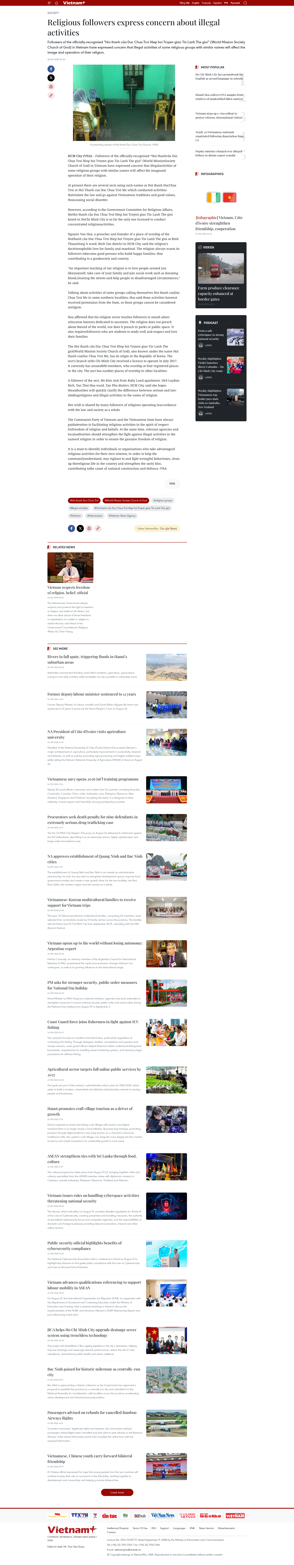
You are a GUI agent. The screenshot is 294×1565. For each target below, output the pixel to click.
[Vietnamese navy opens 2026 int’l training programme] (166, 789)
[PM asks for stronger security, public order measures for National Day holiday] (166, 993)
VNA (192, 1528)
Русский (235, 3)
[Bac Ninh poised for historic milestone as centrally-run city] (166, 1379)
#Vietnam (75, 515)
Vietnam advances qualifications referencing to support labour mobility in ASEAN (94, 1285)
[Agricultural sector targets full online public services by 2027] (166, 1080)
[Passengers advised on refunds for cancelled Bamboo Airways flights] (166, 1423)
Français (206, 2)
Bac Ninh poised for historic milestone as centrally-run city (93, 1371)
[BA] (235, 1515)
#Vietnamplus (94, 515)
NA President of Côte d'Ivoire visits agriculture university (86, 734)
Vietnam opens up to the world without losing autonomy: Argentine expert (95, 945)
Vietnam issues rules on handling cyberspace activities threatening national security (93, 1198)
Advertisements (226, 1528)
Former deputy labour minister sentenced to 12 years (91, 694)
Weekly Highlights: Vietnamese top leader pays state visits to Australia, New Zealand (210, 399)
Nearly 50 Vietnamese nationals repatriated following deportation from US (219, 136)
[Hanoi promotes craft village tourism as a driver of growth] (166, 1119)
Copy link (51, 95)
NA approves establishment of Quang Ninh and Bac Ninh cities (94, 859)
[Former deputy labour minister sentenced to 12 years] (166, 704)
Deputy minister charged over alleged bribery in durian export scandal (218, 153)
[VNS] (163, 1515)
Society (53, 13)
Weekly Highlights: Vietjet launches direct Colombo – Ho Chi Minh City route (211, 365)
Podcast (211, 323)
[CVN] (187, 1515)
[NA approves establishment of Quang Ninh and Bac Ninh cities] (166, 867)
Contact (111, 1532)
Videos (208, 247)
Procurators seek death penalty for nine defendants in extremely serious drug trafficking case (92, 819)
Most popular (212, 67)
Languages (179, 1528)
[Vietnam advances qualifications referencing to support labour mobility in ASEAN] (166, 1293)
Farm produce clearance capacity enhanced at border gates (218, 293)
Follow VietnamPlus (147, 528)
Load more (117, 1492)
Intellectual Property (117, 1528)
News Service (206, 1528)
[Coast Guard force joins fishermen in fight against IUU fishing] (166, 1032)
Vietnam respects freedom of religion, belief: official (68, 590)
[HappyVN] (58, 1515)
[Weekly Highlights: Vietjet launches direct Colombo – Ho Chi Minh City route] (235, 365)
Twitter (51, 77)
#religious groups (162, 500)
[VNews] (95, 1515)
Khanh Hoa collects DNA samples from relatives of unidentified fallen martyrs (219, 97)
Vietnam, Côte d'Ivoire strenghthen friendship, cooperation (219, 223)
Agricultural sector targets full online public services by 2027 (94, 1072)
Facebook (51, 69)
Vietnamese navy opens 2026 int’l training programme (93, 778)
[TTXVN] (79, 1515)
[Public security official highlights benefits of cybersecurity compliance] (166, 1253)
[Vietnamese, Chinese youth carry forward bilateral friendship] (166, 1466)
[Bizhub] (140, 1515)
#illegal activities (79, 508)
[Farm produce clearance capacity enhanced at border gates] (221, 268)
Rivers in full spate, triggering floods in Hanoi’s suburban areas (87, 659)
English (195, 2)
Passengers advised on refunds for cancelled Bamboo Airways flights (91, 1415)
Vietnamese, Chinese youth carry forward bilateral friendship (89, 1458)
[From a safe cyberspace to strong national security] (235, 337)
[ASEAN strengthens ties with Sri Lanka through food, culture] (166, 1166)
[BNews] (125, 1515)
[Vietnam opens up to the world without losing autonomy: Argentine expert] (166, 953)
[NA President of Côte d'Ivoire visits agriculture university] (166, 742)
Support (164, 1528)
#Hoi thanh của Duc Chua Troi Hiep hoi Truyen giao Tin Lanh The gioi (132, 508)
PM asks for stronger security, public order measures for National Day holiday (92, 985)
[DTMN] (210, 1515)
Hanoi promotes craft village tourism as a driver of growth (89, 1111)
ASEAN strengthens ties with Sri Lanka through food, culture (92, 1158)
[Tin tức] (109, 1515)
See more (60, 648)
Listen (208, 345)
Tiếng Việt (184, 2)
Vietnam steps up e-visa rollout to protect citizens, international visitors (219, 115)
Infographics (212, 174)
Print (51, 86)
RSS (154, 1528)
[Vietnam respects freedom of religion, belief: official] (70, 567)
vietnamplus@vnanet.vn (128, 1549)
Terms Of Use (140, 1528)
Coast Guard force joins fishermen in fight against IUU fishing (93, 1024)
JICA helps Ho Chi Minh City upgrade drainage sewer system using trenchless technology (91, 1332)
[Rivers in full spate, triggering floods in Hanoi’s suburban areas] (166, 667)
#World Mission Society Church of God (126, 500)
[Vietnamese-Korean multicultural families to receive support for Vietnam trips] (166, 910)
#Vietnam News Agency (122, 515)
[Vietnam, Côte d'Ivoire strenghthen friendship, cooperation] (221, 196)
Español (217, 2)
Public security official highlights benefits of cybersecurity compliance (84, 1245)
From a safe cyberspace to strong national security (211, 335)
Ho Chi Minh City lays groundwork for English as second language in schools (219, 76)
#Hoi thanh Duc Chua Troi (84, 500)
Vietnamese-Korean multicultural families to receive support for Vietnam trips (91, 902)
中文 (226, 3)
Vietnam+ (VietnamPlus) (74, 2)
